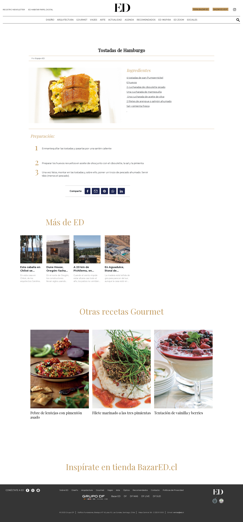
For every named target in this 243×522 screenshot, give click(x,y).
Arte (102, 20)
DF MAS (134, 496)
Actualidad (115, 20)
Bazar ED (116, 496)
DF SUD (157, 496)
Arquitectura (65, 20)
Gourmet (81, 20)
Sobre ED (63, 490)
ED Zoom (179, 20)
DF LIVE (145, 496)
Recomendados (146, 20)
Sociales (192, 20)
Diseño (50, 20)
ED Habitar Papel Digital (40, 9)
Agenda (129, 20)
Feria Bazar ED (200, 9)
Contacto (155, 490)
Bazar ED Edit (220, 9)
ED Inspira (164, 20)
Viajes (93, 20)
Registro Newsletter (14, 9)
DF (125, 496)
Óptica (126, 490)
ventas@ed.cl (178, 512)
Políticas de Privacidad (173, 490)
